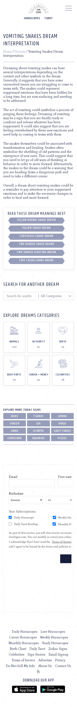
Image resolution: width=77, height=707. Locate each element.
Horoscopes (32, 18)
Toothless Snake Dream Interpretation (36, 237)
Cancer (15, 423)
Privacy (60, 660)
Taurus (38, 416)
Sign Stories (36, 654)
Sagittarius (62, 430)
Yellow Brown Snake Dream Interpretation (36, 221)
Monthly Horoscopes (24, 643)
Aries (14, 416)
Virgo (62, 423)
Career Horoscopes (23, 637)
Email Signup (58, 654)
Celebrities (16, 654)
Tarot (48, 18)
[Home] (38, 8)
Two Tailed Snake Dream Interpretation (36, 261)
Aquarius (38, 438)
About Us (45, 666)
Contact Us (63, 666)
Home (7, 51)
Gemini (62, 416)
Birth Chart (18, 649)
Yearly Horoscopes (55, 643)
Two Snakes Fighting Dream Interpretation (36, 253)
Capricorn (15, 438)
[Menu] (68, 9)
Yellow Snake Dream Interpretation (36, 228)
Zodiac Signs (57, 649)
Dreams (20, 51)
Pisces (62, 438)
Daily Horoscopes (24, 632)
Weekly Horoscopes (54, 637)
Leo (38, 423)
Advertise (45, 660)
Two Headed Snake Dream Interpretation (36, 245)
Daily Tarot (37, 649)
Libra (14, 430)
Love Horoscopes (53, 632)
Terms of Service (23, 660)
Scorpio (38, 430)
